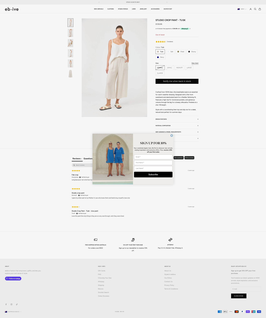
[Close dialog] (172, 135)
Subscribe (153, 174)
